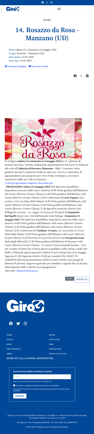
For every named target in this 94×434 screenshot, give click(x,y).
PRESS (9, 354)
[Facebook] (43, 2)
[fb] (10, 320)
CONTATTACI (54, 340)
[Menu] (58, 9)
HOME (9, 335)
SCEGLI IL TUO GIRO (57, 354)
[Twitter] (47, 2)
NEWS (9, 344)
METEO (52, 335)
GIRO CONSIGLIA (14, 349)
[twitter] (17, 320)
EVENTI (10, 340)
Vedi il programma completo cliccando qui (29, 183)
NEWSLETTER (55, 349)
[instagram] (25, 320)
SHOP (51, 344)
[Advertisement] (47, 99)
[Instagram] (51, 2)
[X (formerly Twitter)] (81, 76)
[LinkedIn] (87, 76)
